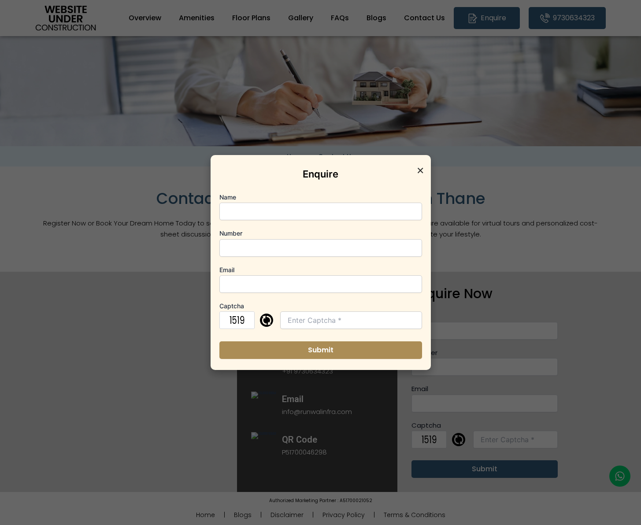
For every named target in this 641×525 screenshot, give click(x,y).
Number (230, 233)
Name (227, 197)
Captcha (231, 306)
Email (226, 270)
